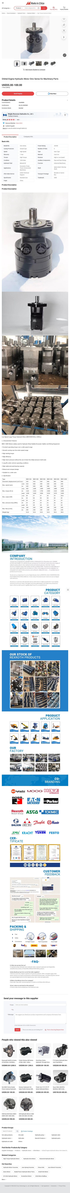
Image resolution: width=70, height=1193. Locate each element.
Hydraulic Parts (21, 13)
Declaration (54, 1186)
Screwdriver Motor (26, 1176)
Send (17, 1030)
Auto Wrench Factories (54, 1167)
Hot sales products (7, 1135)
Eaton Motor (6, 1172)
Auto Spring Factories (28, 1167)
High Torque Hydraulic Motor (44, 13)
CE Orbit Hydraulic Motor (10, 1176)
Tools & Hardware (11, 13)
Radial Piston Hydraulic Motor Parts (24, 1172)
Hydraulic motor (6, 1138)
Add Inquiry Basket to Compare (35, 70)
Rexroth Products (40, 1138)
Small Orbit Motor (43, 1172)
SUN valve (21, 1138)
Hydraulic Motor (31, 13)
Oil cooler (21, 1135)
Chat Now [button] (53, 94)
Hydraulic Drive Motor (29, 1158)
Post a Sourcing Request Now (54, 1030)
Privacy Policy (62, 1186)
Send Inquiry (18, 93)
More (3, 1179)
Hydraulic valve (56, 1135)
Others (20, 1141)
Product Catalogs (27, 1131)
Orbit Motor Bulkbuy (41, 1176)
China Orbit (41, 1167)
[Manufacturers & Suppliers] (35, 3)
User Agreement (45, 1186)
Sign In (5, 128)
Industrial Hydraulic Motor (46, 1158)
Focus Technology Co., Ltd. (23, 1186)
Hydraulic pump (39, 1135)
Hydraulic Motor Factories (10, 1167)
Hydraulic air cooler (7, 1141)
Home (3, 13)
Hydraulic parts (56, 1138)
